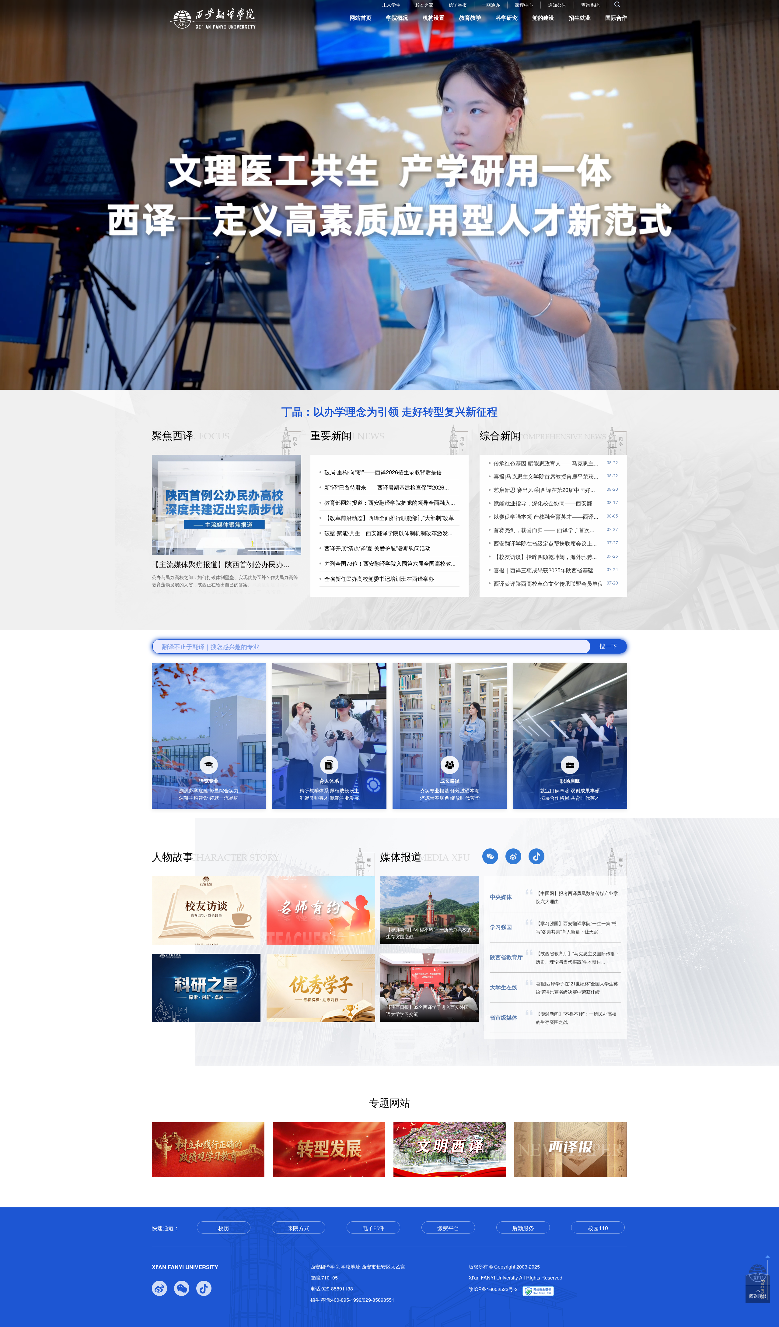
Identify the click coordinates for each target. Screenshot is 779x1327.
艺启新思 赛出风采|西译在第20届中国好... (544, 489)
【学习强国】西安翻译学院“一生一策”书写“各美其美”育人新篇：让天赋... (576, 927)
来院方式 (298, 1228)
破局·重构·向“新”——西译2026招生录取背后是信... (385, 472)
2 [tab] (262, 544)
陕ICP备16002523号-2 (493, 1289)
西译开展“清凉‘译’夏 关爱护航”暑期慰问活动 (377, 548)
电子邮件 (373, 1228)
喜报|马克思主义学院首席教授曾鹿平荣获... (546, 476)
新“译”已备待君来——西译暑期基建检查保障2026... (386, 487)
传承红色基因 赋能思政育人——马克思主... (546, 463)
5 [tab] (289, 544)
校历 (223, 1228)
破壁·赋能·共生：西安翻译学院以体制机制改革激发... (388, 532)
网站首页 (361, 18)
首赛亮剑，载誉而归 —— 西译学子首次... (544, 530)
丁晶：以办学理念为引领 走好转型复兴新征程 (389, 411)
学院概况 (397, 18)
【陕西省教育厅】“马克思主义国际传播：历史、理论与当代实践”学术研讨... (578, 957)
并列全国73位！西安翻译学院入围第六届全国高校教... (390, 563)
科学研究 (507, 18)
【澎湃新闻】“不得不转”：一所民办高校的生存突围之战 (576, 1017)
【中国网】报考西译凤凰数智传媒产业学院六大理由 (577, 897)
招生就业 (580, 18)
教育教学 (470, 18)
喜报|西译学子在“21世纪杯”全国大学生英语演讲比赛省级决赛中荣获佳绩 (577, 987)
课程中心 (524, 5)
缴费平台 (448, 1228)
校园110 (598, 1228)
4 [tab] (280, 544)
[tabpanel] (389, 195)
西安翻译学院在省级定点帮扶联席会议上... (545, 543)
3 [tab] (271, 543)
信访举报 (458, 5)
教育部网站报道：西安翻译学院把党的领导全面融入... (389, 502)
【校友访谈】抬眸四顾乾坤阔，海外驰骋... (545, 556)
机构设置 (434, 18)
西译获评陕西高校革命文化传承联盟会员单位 (548, 583)
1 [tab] (252, 544)
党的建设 (543, 18)
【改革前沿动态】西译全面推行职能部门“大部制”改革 (389, 517)
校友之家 (424, 5)
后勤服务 (523, 1228)
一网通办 (491, 5)
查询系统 (590, 5)
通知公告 (557, 5)
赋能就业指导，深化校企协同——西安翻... (545, 503)
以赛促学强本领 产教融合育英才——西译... (546, 516)
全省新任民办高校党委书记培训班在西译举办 (379, 578)
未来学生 (391, 5)
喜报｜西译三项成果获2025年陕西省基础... (546, 570)
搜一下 (608, 646)
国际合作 (616, 18)
